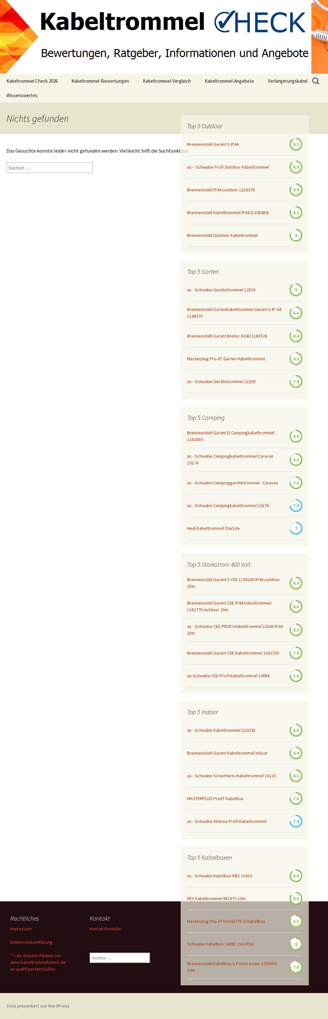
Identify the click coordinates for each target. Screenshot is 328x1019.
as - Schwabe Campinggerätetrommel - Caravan (232, 483)
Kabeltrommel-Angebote (229, 81)
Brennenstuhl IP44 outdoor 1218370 (221, 190)
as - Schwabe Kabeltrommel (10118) (221, 730)
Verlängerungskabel (288, 81)
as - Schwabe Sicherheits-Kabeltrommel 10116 (231, 776)
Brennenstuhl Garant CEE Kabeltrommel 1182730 (233, 653)
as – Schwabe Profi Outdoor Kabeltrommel (228, 167)
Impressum (21, 928)
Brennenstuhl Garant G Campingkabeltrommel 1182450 (231, 436)
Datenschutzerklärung (31, 942)
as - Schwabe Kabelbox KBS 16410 (219, 876)
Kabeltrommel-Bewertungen (100, 81)
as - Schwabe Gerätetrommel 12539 (221, 290)
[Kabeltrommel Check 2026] (164, 37)
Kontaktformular (105, 928)
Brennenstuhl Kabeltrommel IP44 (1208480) (228, 212)
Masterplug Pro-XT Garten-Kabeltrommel (226, 359)
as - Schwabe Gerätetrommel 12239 (221, 381)
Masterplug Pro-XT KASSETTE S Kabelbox (226, 921)
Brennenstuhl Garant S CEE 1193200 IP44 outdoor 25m (233, 583)
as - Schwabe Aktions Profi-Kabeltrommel (226, 821)
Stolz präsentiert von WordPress (38, 1006)
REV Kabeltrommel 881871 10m (216, 898)
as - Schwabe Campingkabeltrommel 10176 (228, 505)
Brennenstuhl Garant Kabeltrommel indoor (227, 753)
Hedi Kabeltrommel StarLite (213, 528)
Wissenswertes (21, 95)
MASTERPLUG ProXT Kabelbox (215, 798)
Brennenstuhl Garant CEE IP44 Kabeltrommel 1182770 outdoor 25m (229, 606)
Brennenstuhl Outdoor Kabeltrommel (222, 235)
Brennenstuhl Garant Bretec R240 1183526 (227, 336)
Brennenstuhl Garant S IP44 (213, 144)
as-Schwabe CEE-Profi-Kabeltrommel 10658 (228, 676)
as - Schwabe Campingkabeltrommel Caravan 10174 (230, 459)
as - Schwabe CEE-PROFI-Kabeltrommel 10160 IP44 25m (235, 629)
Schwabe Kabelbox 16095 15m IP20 (220, 944)
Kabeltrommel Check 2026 (32, 81)
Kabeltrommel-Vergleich (167, 81)
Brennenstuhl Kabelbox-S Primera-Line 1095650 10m (232, 967)
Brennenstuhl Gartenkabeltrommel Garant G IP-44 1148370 (234, 312)
